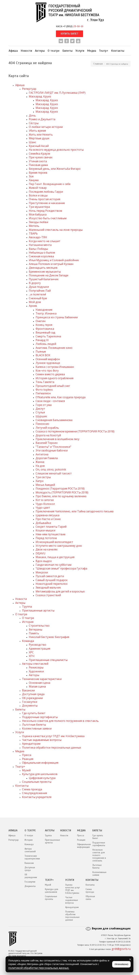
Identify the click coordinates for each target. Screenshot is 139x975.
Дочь (32, 115)
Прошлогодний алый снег (53, 386)
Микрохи (42, 572)
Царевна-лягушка (47, 515)
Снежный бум (38, 298)
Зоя (31, 176)
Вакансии (28, 690)
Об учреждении (32, 698)
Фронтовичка (45, 329)
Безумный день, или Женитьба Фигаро (55, 169)
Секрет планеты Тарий (51, 526)
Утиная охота (38, 161)
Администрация (39, 648)
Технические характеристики (42, 679)
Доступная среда (33, 694)
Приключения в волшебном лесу (57, 439)
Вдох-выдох (44, 561)
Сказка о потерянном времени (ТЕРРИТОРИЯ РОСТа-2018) (75, 431)
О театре (53, 51)
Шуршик (41, 416)
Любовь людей (46, 344)
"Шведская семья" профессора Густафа (61, 568)
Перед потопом (46, 538)
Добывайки (43, 523)
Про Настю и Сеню (48, 519)
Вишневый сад (45, 332)
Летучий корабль (47, 428)
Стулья (40, 412)
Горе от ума (44, 405)
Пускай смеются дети (50, 576)
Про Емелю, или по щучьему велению (61, 496)
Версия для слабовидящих (111, 928)
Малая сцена (37, 686)
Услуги (79, 51)
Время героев (38, 172)
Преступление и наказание (47, 203)
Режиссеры (36, 667)
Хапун (39, 481)
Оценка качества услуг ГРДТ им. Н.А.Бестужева (53, 736)
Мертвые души (39, 138)
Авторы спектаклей (35, 664)
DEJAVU (40, 553)
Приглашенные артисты (38, 610)
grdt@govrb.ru (121, 949)
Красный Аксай (39, 146)
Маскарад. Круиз (40, 96)
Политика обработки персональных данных (51, 747)
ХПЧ (31, 656)
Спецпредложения (34, 793)
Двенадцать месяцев (43, 268)
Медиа (91, 51)
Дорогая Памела (47, 458)
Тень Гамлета (45, 382)
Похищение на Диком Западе (48, 275)
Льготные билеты (34, 724)
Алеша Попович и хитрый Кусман (51, 264)
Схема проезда (32, 789)
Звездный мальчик (48, 587)
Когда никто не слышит (44, 241)
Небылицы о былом (42, 252)
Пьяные (41, 351)
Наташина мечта (40, 245)
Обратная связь (90, 898)
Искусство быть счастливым (47, 218)
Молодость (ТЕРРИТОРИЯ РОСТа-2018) (62, 492)
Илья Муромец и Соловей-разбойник (54, 260)
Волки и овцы (38, 195)
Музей (26, 770)
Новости (26, 51)
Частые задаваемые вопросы (41, 740)
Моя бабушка (37, 214)
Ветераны (35, 629)
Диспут (40, 408)
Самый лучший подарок (52, 580)
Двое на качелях (46, 549)
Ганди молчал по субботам (53, 565)
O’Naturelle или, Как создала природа (60, 397)
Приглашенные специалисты (48, 660)
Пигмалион (43, 393)
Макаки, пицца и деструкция (55, 557)
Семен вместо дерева (50, 374)
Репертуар (29, 89)
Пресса (26, 755)
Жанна (40, 462)
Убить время (37, 130)
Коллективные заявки (37, 728)
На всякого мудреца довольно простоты (56, 150)
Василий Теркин (46, 443)
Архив (33, 306)
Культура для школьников (39, 774)
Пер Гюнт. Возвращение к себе (50, 184)
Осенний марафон (48, 359)
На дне (40, 466)
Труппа (27, 606)
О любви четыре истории (46, 127)
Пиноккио (42, 424)
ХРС (31, 652)
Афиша (13, 51)
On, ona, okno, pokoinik (51, 469)
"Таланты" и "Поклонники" (53, 447)
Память (34, 633)
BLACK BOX (43, 355)
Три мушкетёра (39, 207)
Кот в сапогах (45, 500)
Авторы (34, 675)
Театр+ (103, 51)
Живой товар (38, 188)
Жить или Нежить (41, 134)
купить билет (69, 33)
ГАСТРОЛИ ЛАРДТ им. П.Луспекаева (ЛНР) (57, 93)
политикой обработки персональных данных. (38, 968)
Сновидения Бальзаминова (54, 420)
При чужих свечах (40, 157)
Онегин (40, 321)
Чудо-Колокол (45, 504)
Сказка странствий (48, 595)
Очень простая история (44, 199)
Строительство (39, 625)
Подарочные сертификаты (40, 717)
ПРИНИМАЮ (121, 964)
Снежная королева (41, 256)
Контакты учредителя (36, 797)
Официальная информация (40, 762)
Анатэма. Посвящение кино (54, 348)
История (27, 622)
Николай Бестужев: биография (49, 637)
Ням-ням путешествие (50, 534)
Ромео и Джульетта (42, 119)
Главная (98, 63)
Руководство (37, 644)
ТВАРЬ (33, 233)
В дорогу (35, 283)
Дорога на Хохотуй (48, 435)
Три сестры (43, 477)
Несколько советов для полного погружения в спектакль (60, 721)
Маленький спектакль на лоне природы (56, 230)
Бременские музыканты (45, 271)
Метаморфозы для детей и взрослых (60, 591)
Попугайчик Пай (40, 290)
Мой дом (35, 302)
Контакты (117, 51)
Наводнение (44, 310)
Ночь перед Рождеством (45, 211)
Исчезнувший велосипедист (54, 542)
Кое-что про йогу (47, 370)
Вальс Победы (38, 249)
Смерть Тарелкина (48, 336)
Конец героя (44, 325)
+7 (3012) (73, 26)
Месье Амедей (45, 485)
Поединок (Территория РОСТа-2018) (60, 488)
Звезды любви (38, 222)
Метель (34, 226)
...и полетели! (37, 294)
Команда (28, 641)
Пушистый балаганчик (44, 279)
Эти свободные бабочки (52, 450)
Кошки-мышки (45, 530)
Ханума (33, 180)
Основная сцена (39, 683)
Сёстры (33, 123)
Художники (36, 671)
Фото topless (44, 389)
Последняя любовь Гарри (46, 192)
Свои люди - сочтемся (50, 401)
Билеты (67, 51)
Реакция (27, 759)
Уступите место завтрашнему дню (59, 546)
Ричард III (42, 340)
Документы (29, 705)
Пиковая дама (38, 165)
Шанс (32, 142)
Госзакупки (29, 702)
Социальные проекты (36, 782)
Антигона (42, 454)
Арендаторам (31, 743)
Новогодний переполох (51, 584)
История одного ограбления (54, 378)
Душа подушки (39, 287)
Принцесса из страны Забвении (57, 317)
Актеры (40, 51)
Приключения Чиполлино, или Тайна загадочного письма (74, 511)
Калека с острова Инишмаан (55, 367)
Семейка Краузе (39, 153)
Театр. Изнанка (46, 313)
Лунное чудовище (48, 363)
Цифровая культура (42, 778)
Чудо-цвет (43, 507)
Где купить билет (33, 713)
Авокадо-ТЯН (38, 237)
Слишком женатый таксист (54, 473)
